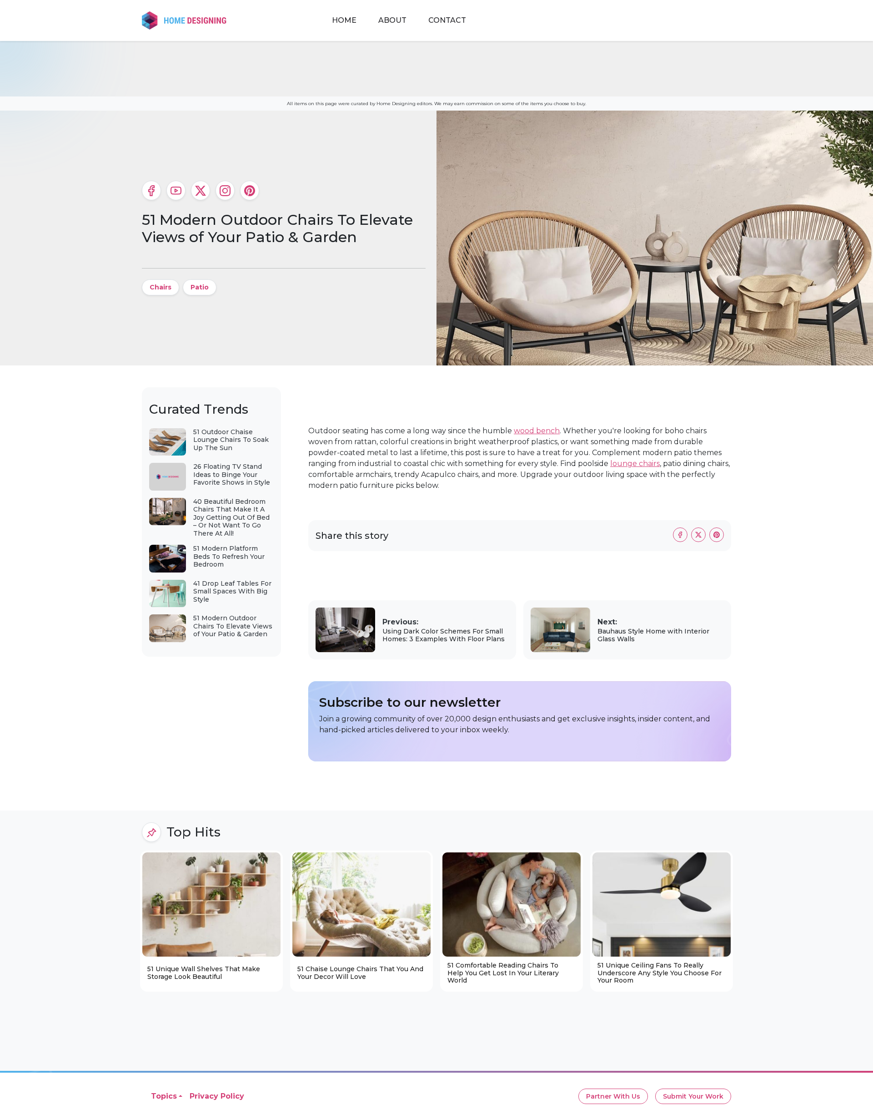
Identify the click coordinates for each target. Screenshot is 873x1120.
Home (344, 20)
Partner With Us (613, 1096)
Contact (447, 20)
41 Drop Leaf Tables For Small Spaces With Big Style (232, 591)
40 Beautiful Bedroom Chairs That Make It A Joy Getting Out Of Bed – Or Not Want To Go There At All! (231, 517)
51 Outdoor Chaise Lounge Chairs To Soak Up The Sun (231, 440)
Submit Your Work (693, 1096)
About (392, 20)
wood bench (537, 430)
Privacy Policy (217, 1096)
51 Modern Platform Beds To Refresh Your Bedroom (229, 556)
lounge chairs (635, 463)
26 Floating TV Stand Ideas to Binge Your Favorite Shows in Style (231, 474)
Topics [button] (164, 1096)
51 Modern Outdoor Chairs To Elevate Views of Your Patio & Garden (232, 626)
